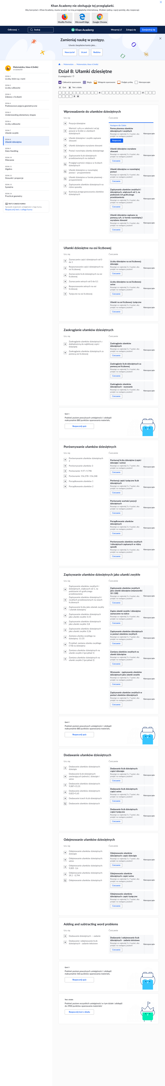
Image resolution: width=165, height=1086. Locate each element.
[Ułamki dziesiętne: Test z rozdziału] (78, 96)
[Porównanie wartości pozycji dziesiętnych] (110, 92)
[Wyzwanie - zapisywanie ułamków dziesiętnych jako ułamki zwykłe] (135, 92)
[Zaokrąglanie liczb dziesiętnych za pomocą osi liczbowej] (92, 92)
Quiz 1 (67, 414)
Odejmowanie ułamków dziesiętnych (89, 839)
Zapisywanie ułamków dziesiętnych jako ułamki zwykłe (102, 574)
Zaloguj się (131, 30)
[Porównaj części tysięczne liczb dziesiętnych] (106, 92)
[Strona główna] (59, 64)
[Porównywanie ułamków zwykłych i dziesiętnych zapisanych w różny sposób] (117, 92)
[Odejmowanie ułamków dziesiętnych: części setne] (63, 96)
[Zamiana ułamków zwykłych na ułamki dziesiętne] (132, 92)
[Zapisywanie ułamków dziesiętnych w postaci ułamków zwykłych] (128, 92)
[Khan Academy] (82, 30)
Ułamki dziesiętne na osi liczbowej (87, 248)
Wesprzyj (115, 30)
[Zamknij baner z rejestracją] (160, 38)
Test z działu (69, 999)
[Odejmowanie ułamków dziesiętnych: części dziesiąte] (59, 96)
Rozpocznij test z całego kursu (18, 210)
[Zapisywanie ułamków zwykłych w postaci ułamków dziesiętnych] (139, 92)
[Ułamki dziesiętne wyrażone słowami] (63, 92)
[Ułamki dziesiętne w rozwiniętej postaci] (67, 92)
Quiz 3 (67, 967)
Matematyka (68, 64)
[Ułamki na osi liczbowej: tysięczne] (85, 92)
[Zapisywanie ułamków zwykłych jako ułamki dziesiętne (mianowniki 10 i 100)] (121, 92)
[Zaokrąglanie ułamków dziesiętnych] (88, 92)
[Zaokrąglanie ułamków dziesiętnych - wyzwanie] (96, 92)
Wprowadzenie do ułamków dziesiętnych (92, 111)
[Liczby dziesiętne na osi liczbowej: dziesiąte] (78, 92)
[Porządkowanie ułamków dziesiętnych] (114, 92)
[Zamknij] (161, 2)
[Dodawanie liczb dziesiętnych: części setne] (150, 92)
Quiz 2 (67, 722)
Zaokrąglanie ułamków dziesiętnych (88, 330)
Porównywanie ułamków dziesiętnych (90, 446)
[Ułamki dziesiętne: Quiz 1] (99, 92)
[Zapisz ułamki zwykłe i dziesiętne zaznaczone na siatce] (124, 92)
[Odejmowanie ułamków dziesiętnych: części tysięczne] (67, 96)
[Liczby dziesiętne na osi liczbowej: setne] (81, 92)
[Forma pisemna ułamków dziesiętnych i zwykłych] (59, 92)
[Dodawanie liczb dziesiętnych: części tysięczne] (153, 92)
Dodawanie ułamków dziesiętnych (87, 755)
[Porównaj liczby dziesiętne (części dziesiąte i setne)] (103, 92)
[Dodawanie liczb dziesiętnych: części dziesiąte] (146, 92)
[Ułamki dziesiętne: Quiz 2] (143, 92)
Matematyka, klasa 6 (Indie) (87, 64)
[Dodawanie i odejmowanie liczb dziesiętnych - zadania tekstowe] (70, 96)
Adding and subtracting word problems (91, 924)
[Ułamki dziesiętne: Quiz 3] (74, 96)
